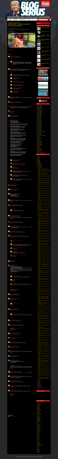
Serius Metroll (39, 137)
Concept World (39, 414)
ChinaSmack (38, 412)
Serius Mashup (39, 127)
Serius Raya (38, 133)
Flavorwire (38, 426)
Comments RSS (22, 19)
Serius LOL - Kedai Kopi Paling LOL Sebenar (43, 297)
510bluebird (14, 87)
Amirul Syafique (12, 221)
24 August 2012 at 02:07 (19, 166)
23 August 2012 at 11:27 (19, 77)
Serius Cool (38, 105)
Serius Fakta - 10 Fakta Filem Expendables (43, 278)
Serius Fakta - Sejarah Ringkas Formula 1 (43, 209)
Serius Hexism (39, 141)
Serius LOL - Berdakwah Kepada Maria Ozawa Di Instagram (45, 27)
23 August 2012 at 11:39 (16, 184)
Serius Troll (38, 143)
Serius (38, 109)
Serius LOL (38, 107)
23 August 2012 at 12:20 (18, 221)
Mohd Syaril (14, 159)
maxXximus (12, 359)
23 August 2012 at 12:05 (20, 204)
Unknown (14, 74)
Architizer (38, 405)
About (29, 19)
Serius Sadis (38, 114)
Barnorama (38, 408)
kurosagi (14, 283)
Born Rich (38, 411)
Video (38, 136)
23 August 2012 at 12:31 (19, 209)
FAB (37, 425)
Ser (37, 147)
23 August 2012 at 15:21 (15, 308)
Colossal (38, 413)
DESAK (11, 199)
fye (10, 324)
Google (38, 146)
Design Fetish (39, 417)
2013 (37, 161)
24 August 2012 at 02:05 (19, 279)
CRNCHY (38, 416)
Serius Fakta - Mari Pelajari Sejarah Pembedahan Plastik (45, 63)
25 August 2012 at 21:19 (18, 371)
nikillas (11, 184)
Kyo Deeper (14, 77)
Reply (11, 65)
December (39, 163)
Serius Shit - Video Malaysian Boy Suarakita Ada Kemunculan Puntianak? (45, 36)
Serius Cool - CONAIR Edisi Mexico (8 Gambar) (43, 212)
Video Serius (12, 50)
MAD (11, 308)
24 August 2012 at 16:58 (15, 355)
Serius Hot (38, 119)
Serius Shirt (38, 130)
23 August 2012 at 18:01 (17, 337)
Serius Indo (38, 117)
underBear (11, 235)
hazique (11, 375)
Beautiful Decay (39, 409)
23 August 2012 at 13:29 (20, 240)
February (39, 386)
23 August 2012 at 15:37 (17, 319)
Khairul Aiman (12, 68)
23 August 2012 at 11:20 (18, 74)
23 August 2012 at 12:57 (17, 260)
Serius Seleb (38, 120)
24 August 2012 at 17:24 (17, 359)
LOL (37, 139)
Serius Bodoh (39, 124)
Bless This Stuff (39, 410)
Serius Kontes (39, 150)
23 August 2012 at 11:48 (16, 193)
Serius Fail (38, 123)
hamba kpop (23, 372)
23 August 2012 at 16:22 (17, 328)
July (38, 380)
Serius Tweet (38, 134)
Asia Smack (38, 406)
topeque (11, 115)
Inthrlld (38, 436)
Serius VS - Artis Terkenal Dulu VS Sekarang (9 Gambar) (45, 51)
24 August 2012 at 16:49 (16, 350)
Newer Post (9, 413)
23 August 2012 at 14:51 (15, 293)
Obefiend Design (27, 456)
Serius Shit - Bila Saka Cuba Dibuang (42, 302)
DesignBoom (38, 420)
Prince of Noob (12, 371)
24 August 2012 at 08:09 (20, 170)
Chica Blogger (40, 456)
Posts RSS (15, 19)
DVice (38, 423)
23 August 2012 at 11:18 (18, 68)
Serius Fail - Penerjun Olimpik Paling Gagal (43, 377)
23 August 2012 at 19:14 (16, 341)
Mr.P (13, 84)
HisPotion (38, 430)
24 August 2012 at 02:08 (19, 87)
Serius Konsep (39, 110)
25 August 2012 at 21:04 (18, 283)
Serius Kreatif (38, 108)
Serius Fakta (38, 111)
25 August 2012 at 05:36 (17, 365)
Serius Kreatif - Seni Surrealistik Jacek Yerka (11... (44, 169)
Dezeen (38, 422)
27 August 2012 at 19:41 (15, 380)
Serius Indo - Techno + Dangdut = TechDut (43, 230)
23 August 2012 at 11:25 (15, 105)
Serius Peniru (39, 129)
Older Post (33, 413)
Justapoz (38, 437)
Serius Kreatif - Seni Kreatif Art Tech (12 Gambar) (44, 220)
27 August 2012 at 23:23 (18, 178)
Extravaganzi (38, 424)
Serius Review (39, 142)
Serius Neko (38, 121)
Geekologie (38, 428)
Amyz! (13, 303)
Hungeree (38, 431)
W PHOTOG (14, 313)
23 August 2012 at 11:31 (16, 115)
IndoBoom (38, 435)
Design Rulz (38, 419)
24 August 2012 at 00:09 (19, 247)
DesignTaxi (38, 421)
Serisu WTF (38, 140)
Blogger (20, 456)
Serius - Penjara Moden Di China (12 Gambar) (43, 240)
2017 (37, 157)
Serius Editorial (39, 148)
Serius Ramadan (39, 145)
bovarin (14, 178)
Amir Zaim (11, 319)
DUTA (11, 105)
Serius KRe (38, 149)
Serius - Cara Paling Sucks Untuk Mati (42, 343)
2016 (37, 158)
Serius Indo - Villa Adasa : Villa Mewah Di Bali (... (44, 296)
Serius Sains (38, 151)
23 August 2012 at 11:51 (16, 199)
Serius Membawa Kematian (40, 131)
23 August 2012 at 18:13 (19, 313)
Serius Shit (38, 118)
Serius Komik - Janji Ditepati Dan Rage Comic (43, 342)
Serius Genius (39, 122)
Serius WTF (38, 112)
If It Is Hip (38, 433)
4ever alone (12, 260)
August (39, 168)
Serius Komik (38, 126)
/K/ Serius (38, 138)
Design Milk (38, 418)
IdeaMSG (38, 432)
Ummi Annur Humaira (13, 204)
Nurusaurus (12, 337)
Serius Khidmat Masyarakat (40, 135)
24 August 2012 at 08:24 (18, 174)
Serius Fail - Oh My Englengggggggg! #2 (43, 315)
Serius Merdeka (39, 144)
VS (37, 116)
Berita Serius (38, 125)
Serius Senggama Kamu (40, 152)
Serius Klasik (38, 115)
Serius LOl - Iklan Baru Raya (41, 327)
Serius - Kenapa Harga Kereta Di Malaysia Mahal (45, 31)
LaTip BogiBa (12, 101)
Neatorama (38, 439)
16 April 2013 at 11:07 (17, 394)
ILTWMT (38, 434)
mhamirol (11, 341)
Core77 (38, 415)
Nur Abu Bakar (15, 240)
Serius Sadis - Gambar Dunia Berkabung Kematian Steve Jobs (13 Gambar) (45, 40)
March (38, 385)
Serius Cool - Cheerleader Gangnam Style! (43, 360)
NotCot (38, 440)
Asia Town (38, 407)
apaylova (11, 350)
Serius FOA (38, 132)
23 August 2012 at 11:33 (15, 119)
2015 (37, 159)
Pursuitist (38, 441)
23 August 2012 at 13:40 (18, 243)
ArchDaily (38, 403)
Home (10, 19)
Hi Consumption (39, 429)
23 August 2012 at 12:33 (17, 84)
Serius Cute (38, 113)
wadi (11, 380)
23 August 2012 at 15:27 (18, 303)
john (11, 293)
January (39, 387)
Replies (12, 59)
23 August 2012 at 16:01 (14, 324)
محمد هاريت (12, 355)
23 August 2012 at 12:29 (19, 159)
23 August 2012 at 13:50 (17, 289)
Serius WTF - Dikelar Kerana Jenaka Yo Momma (43, 263)
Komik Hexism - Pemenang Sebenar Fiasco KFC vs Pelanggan (45, 59)
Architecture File (39, 404)
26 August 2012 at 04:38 (16, 375)
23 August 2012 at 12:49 (17, 235)
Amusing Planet (39, 402)
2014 (37, 160)
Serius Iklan (38, 128)
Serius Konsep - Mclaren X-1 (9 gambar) (43, 243)
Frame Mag (38, 427)
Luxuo (38, 438)
